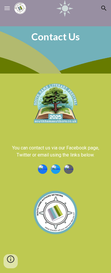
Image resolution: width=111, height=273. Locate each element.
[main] (56, 37)
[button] (7, 8)
